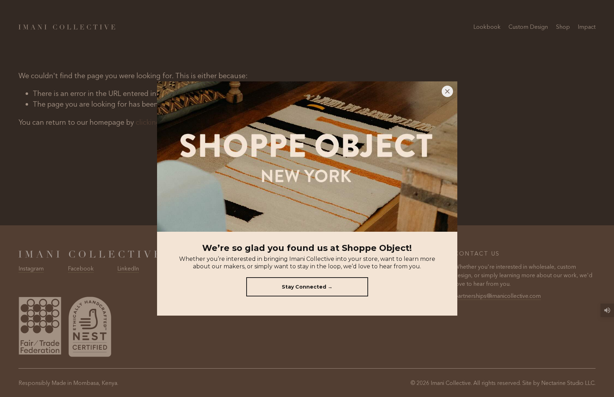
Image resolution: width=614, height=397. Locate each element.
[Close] (447, 91)
